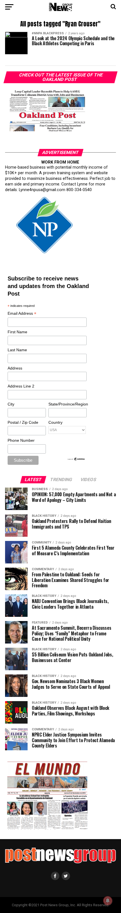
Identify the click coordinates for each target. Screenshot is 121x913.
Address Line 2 (21, 386)
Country (55, 422)
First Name (17, 332)
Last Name (17, 350)
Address (15, 368)
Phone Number (21, 440)
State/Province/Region (67, 404)
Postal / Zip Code (23, 422)
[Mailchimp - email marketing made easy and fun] (76, 459)
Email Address (22, 314)
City (11, 404)
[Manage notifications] (107, 900)
